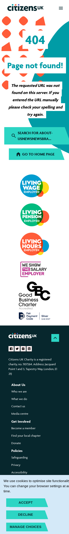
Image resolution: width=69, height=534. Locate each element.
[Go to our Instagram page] (23, 348)
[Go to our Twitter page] (17, 348)
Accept (26, 502)
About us (18, 385)
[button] (61, 8)
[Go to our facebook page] (11, 348)
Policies (16, 451)
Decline (25, 514)
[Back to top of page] (55, 338)
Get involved (20, 421)
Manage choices (25, 527)
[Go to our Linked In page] (29, 348)
